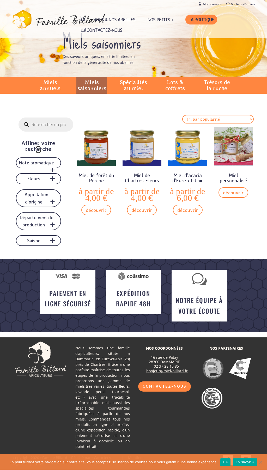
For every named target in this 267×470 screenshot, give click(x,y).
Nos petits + (160, 20)
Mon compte (212, 4)
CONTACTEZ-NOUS (104, 30)
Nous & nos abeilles (114, 20)
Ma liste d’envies (243, 4)
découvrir (96, 210)
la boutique (201, 19)
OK (225, 462)
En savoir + (245, 462)
